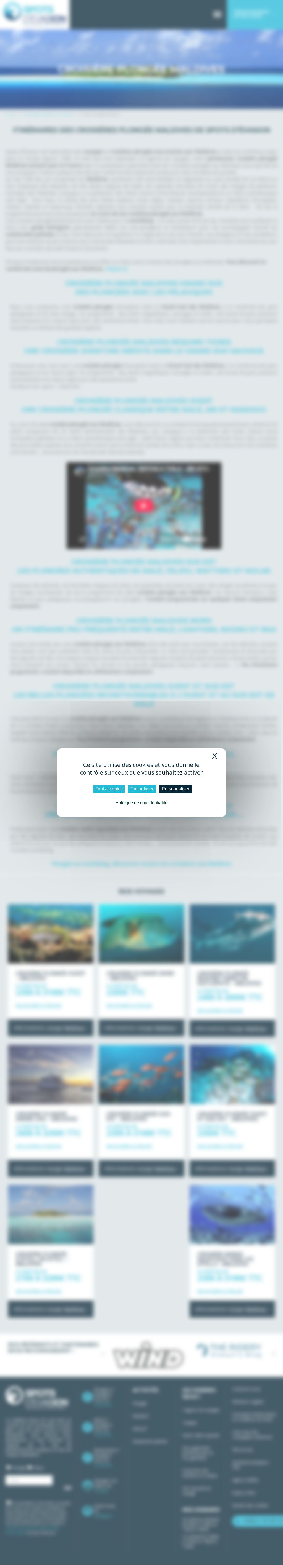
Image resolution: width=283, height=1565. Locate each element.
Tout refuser (141, 788)
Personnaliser (175, 788)
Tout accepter (109, 788)
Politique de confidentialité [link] (141, 802)
